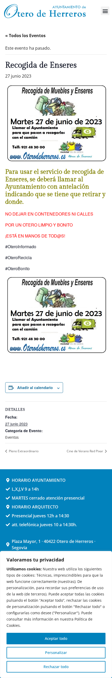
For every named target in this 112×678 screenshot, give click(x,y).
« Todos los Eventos (25, 35)
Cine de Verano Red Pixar (85, 451)
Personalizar (56, 652)
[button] (105, 11)
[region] (56, 614)
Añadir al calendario (35, 387)
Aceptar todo (56, 638)
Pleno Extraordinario (23, 451)
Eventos (12, 437)
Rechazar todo (56, 666)
